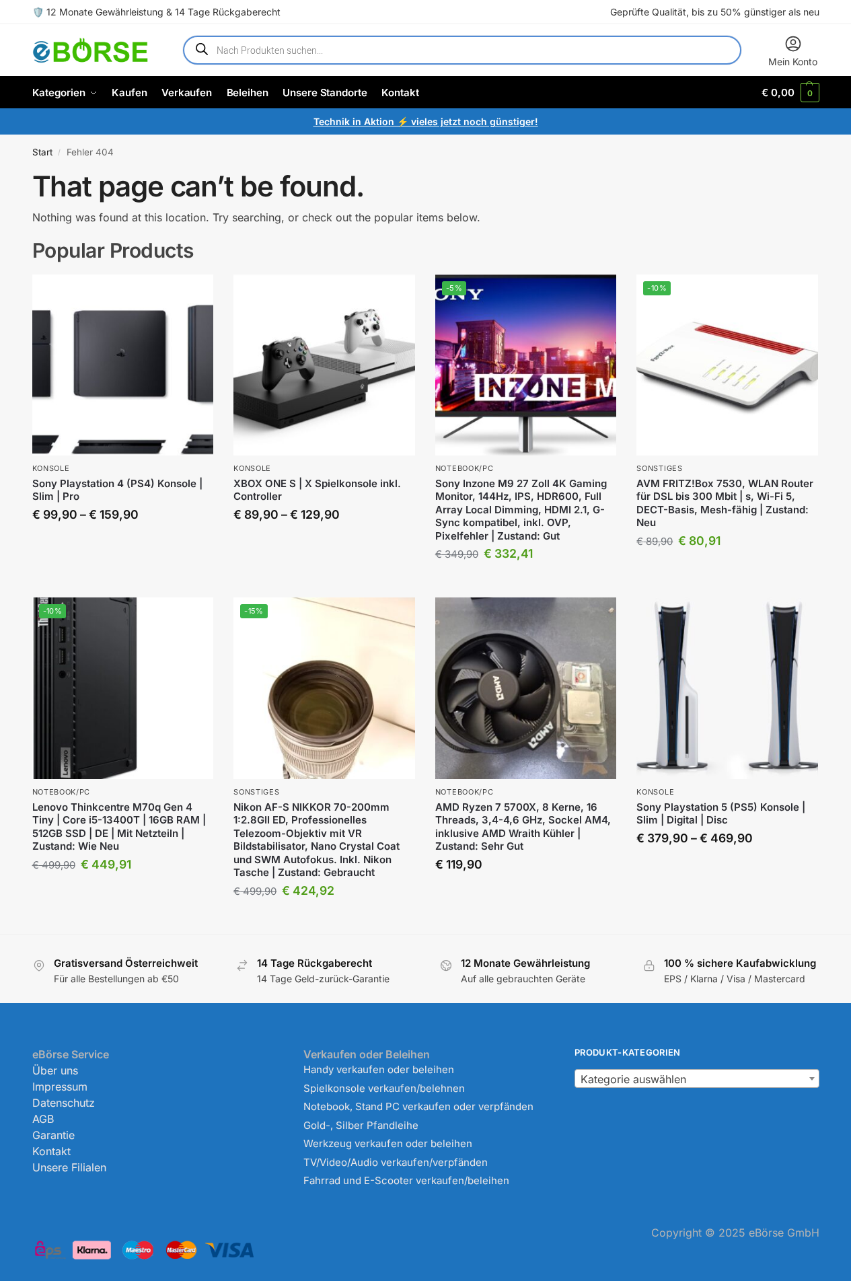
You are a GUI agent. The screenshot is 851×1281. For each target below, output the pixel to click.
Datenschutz (63, 1102)
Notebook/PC (464, 468)
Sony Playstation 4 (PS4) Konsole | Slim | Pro (117, 490)
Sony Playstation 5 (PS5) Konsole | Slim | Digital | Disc (720, 814)
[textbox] (696, 1079)
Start (42, 152)
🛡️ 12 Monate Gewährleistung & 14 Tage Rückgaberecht (156, 11)
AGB (43, 1119)
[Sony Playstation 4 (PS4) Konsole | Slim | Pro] (123, 365)
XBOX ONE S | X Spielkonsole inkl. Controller (317, 490)
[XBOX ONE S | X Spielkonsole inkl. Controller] (324, 365)
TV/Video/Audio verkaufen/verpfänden (395, 1162)
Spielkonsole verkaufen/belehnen (384, 1088)
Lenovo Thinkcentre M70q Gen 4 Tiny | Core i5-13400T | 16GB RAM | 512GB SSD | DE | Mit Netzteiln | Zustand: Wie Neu (119, 827)
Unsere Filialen (69, 1167)
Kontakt (51, 1151)
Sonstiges (659, 468)
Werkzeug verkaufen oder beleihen (387, 1143)
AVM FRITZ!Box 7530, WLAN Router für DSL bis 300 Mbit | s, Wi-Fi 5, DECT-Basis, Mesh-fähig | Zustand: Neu (724, 503)
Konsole (51, 468)
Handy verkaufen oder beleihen (378, 1069)
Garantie (53, 1135)
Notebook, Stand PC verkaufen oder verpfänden (418, 1106)
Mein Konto (792, 61)
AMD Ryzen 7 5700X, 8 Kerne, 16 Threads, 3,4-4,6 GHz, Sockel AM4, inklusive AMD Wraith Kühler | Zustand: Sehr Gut (523, 827)
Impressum (59, 1086)
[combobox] (697, 1078)
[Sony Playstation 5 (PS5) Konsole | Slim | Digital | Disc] (727, 688)
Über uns (55, 1070)
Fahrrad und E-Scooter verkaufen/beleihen (406, 1180)
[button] (790, 92)
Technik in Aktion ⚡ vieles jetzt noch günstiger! (425, 121)
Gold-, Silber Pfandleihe (360, 1125)
